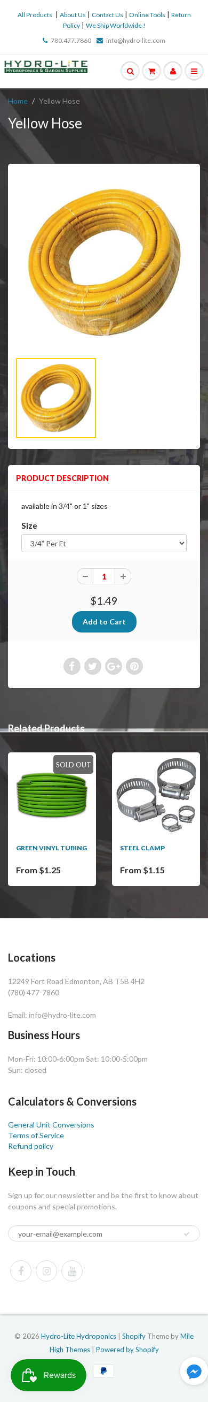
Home (18, 100)
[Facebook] (20, 1271)
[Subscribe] (186, 1234)
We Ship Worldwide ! (116, 25)
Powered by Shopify (127, 1349)
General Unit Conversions (51, 1124)
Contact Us (107, 15)
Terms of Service (36, 1135)
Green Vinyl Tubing (51, 848)
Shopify (134, 1336)
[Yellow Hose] (104, 262)
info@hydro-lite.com (135, 40)
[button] (194, 1372)
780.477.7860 (71, 40)
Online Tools (147, 15)
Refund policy (30, 1145)
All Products (35, 15)
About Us (73, 15)
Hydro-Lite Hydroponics (78, 1336)
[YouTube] (72, 1271)
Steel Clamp (142, 848)
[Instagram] (46, 1271)
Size (29, 525)
